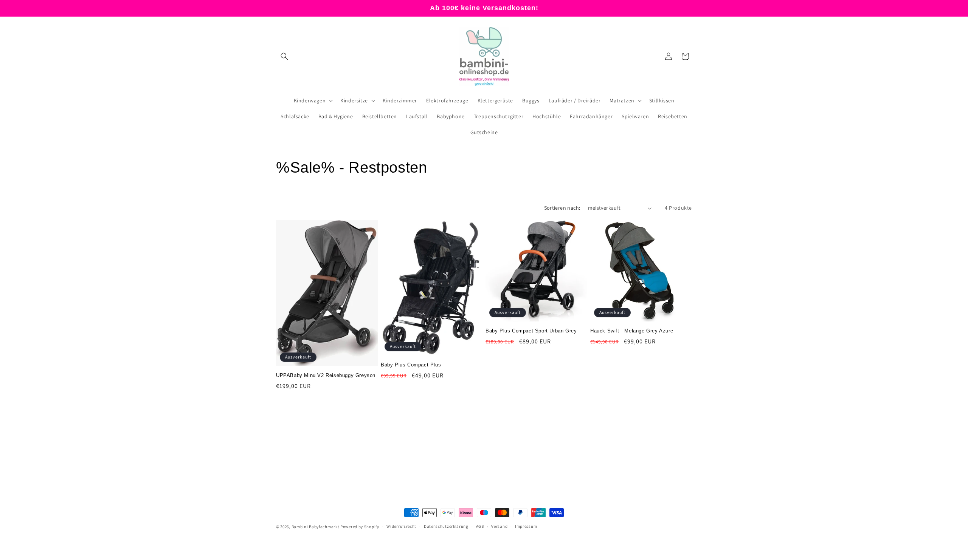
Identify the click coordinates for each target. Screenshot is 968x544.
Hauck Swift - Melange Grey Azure (631, 331)
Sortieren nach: (562, 207)
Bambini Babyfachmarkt (316, 526)
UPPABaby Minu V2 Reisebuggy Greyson (325, 375)
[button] (284, 56)
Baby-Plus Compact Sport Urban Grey (531, 331)
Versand (499, 526)
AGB (480, 526)
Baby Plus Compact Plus (411, 365)
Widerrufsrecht (401, 526)
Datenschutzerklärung (446, 526)
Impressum (526, 526)
